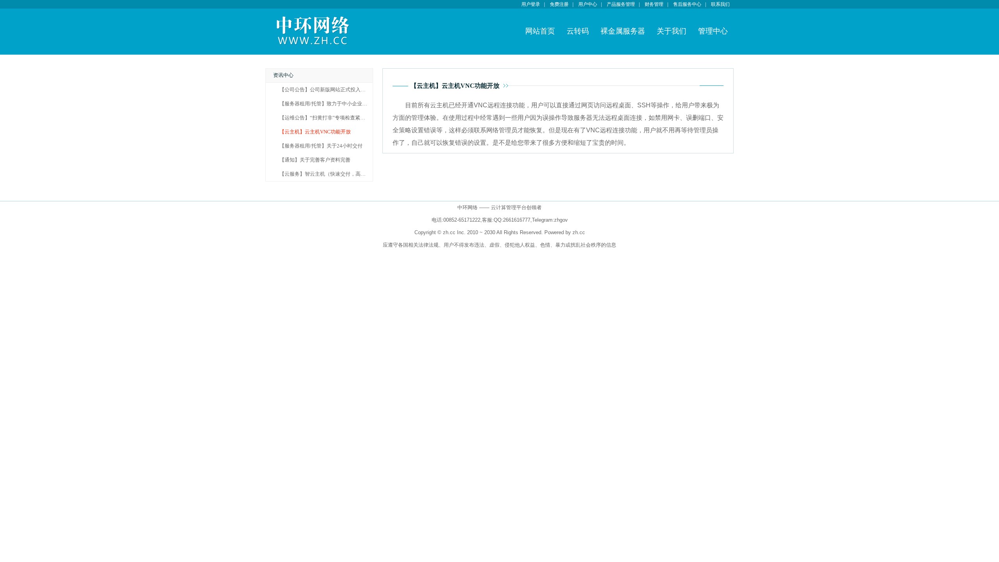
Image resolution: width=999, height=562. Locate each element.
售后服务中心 (687, 4)
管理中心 (713, 31)
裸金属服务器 (623, 31)
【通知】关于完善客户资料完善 (314, 160)
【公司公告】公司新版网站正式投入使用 (325, 89)
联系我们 (720, 4)
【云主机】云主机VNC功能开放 (315, 132)
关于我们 (671, 31)
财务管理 (654, 4)
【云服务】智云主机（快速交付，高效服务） (330, 174)
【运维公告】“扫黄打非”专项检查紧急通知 (327, 118)
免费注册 (559, 4)
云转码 (578, 31)
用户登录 (530, 4)
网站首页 (540, 31)
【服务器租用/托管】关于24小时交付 (321, 146)
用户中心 (587, 4)
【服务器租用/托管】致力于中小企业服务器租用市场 (338, 104)
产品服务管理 (621, 4)
